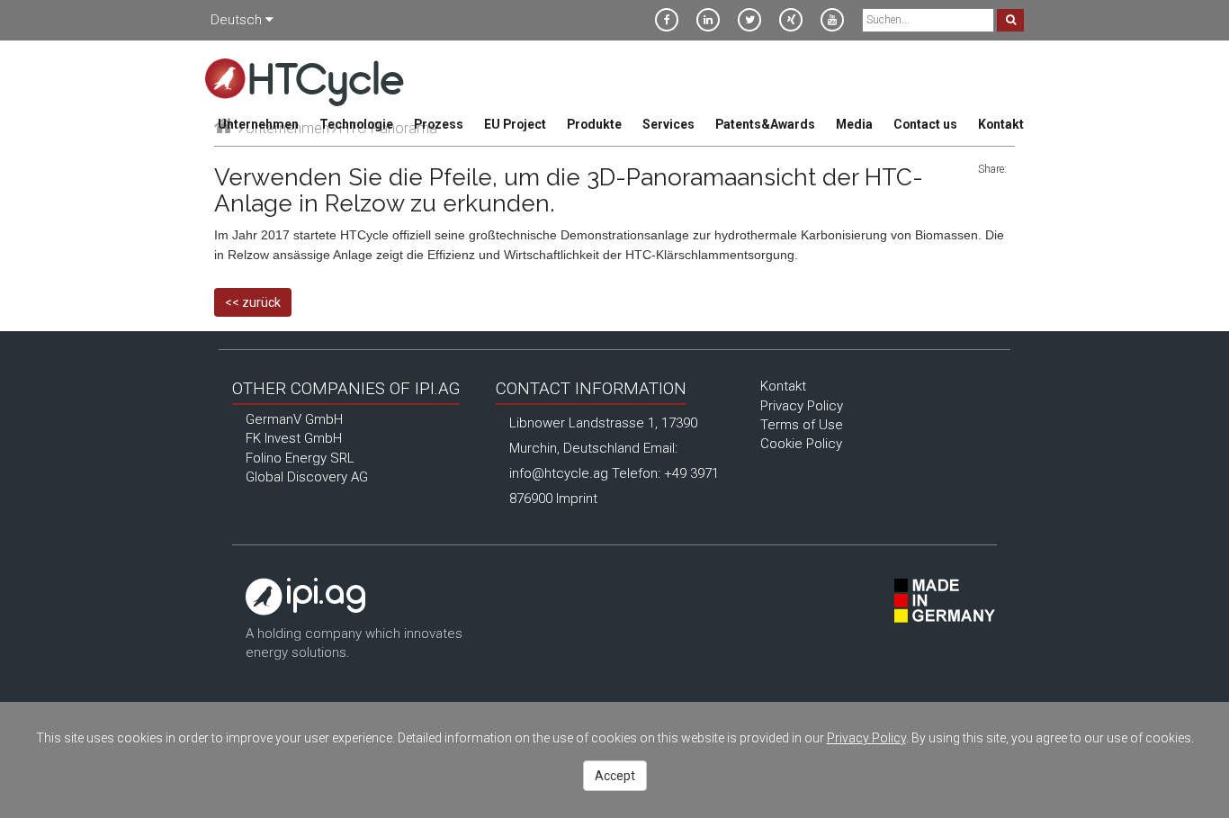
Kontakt (1001, 124)
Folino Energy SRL (300, 458)
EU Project (515, 124)
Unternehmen (258, 124)
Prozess (438, 124)
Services (668, 124)
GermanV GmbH (294, 419)
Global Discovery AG (307, 477)
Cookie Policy (801, 444)
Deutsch (238, 20)
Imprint (576, 498)
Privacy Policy (801, 406)
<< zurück (253, 302)
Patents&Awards (765, 124)
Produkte (594, 124)
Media (854, 124)
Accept (615, 776)
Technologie (356, 124)
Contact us (925, 124)
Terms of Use (801, 425)
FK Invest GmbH (294, 438)
